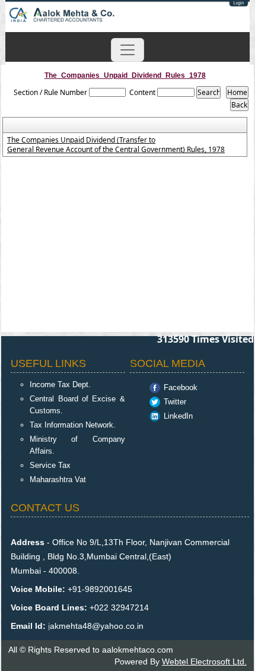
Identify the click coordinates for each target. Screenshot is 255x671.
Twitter (175, 401)
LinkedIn (178, 416)
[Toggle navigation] (127, 50)
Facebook (180, 387)
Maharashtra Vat (58, 479)
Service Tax (50, 465)
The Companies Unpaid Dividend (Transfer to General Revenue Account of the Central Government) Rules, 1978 (116, 144)
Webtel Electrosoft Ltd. (204, 661)
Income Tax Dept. (60, 384)
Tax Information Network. (73, 424)
